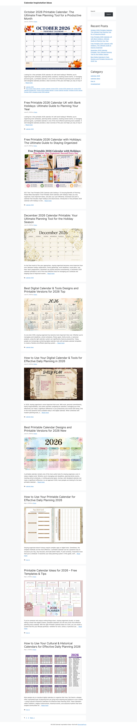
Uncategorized (95, 84)
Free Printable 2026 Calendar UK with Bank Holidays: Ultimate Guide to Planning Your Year (52, 106)
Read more (29, 83)
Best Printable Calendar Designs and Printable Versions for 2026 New (48, 429)
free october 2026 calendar (33, 88)
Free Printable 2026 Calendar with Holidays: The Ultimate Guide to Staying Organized (53, 141)
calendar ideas (30, 347)
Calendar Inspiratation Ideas (38, 3)
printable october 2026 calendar (40, 92)
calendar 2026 (30, 87)
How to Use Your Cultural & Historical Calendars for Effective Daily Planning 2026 (52, 645)
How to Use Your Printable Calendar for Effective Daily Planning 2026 (49, 498)
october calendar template (61, 90)
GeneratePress (82, 724)
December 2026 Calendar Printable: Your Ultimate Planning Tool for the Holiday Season (51, 219)
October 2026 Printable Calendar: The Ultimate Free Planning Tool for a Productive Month (52, 15)
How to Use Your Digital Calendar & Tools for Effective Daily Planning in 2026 (53, 359)
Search (93, 11)
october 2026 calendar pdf (66, 88)
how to (28, 560)
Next (32, 718)
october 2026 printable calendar (45, 90)
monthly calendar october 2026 (49, 88)
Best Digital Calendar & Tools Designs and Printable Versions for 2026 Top (51, 290)
